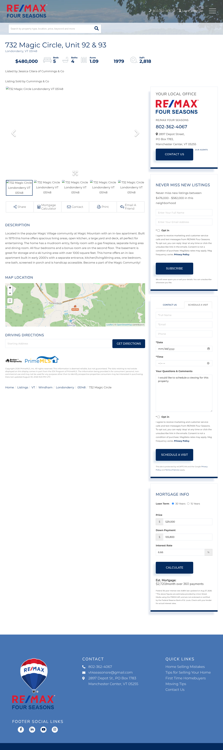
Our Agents (201, 150)
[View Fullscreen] (10, 300)
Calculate (174, 567)
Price (159, 514)
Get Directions (129, 343)
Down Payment (166, 530)
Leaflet (109, 324)
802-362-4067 (162, 11)
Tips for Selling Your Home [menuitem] (188, 672)
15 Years (195, 503)
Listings (22, 387)
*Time (159, 356)
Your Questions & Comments (174, 371)
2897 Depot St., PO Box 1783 (113, 681)
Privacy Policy (181, 254)
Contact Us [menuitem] (175, 690)
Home (9, 387)
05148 (82, 387)
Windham (46, 387)
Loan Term (162, 503)
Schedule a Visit (198, 305)
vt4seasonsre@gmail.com (110, 672)
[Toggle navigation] (212, 11)
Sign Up (198, 10)
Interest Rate (164, 545)
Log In (186, 10)
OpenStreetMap (124, 324)
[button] (96, 28)
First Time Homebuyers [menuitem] (186, 678)
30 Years (180, 503)
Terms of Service (172, 470)
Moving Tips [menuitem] (176, 684)
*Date (159, 342)
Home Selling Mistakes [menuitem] (185, 667)
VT (33, 387)
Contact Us (174, 154)
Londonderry (65, 387)
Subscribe (174, 268)
